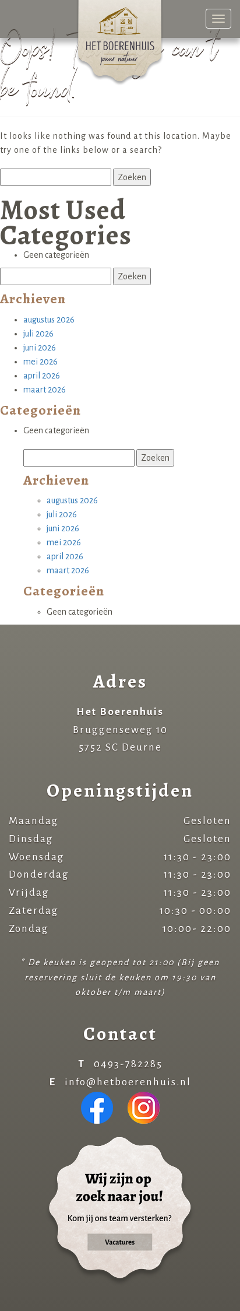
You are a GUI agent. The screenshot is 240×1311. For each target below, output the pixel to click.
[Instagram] (144, 1107)
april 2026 (41, 375)
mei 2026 (40, 361)
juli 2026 (38, 333)
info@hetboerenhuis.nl (128, 1082)
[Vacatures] (120, 1210)
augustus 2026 (49, 319)
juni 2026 (39, 347)
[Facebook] (97, 1107)
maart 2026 (44, 389)
